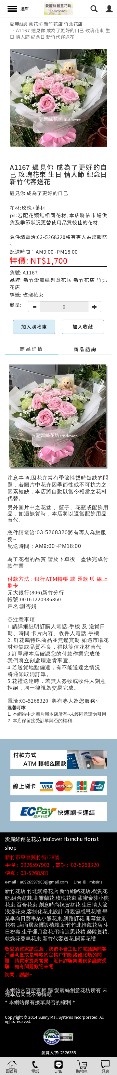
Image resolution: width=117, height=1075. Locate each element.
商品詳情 (31, 348)
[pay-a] (58, 785)
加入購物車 (34, 326)
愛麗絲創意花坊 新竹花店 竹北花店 (46, 23)
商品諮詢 (85, 349)
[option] (58, 98)
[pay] (58, 759)
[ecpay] (58, 811)
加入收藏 (82, 326)
